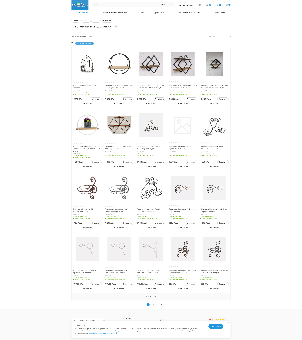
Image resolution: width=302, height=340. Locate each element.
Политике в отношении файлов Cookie (103, 333)
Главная (86, 21)
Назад (75, 21)
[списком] (226, 36)
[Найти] (172, 4)
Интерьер (106, 21)
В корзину (95, 99)
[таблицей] (229, 36)
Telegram (160, 320)
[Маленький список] (210, 36)
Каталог (95, 21)
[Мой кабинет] (200, 5)
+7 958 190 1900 (186, 5)
